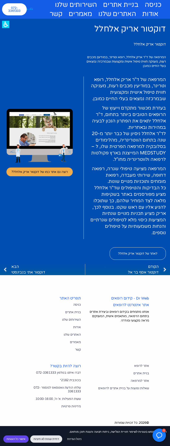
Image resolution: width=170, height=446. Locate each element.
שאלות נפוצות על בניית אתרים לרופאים (123, 388)
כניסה (153, 5)
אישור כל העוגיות (16, 439)
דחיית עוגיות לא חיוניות (46, 439)
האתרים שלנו (117, 14)
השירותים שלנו (76, 5)
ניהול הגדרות (74, 439)
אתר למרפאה (140, 381)
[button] (58, 399)
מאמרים (80, 14)
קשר (56, 14)
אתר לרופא (141, 366)
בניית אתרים (120, 5)
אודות (150, 14)
